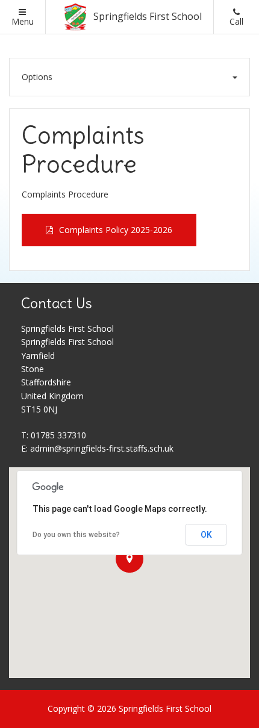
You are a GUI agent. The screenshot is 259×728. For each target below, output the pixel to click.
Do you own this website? (76, 534)
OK (206, 535)
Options (37, 76)
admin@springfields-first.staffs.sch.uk (101, 448)
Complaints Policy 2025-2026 (115, 229)
